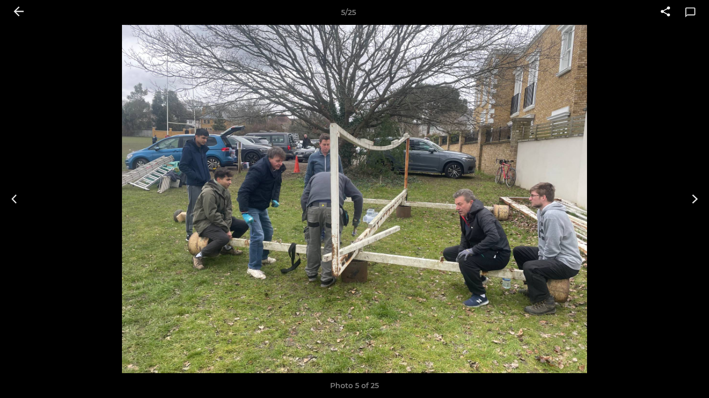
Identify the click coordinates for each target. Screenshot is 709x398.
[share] (665, 12)
